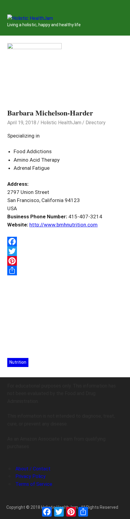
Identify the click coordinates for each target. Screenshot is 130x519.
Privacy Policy (30, 476)
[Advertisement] (65, 315)
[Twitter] (65, 251)
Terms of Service (33, 484)
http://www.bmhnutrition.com (63, 225)
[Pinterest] (65, 261)
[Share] (65, 270)
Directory (96, 122)
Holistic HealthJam (61, 122)
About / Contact (32, 469)
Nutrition (17, 362)
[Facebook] (65, 241)
